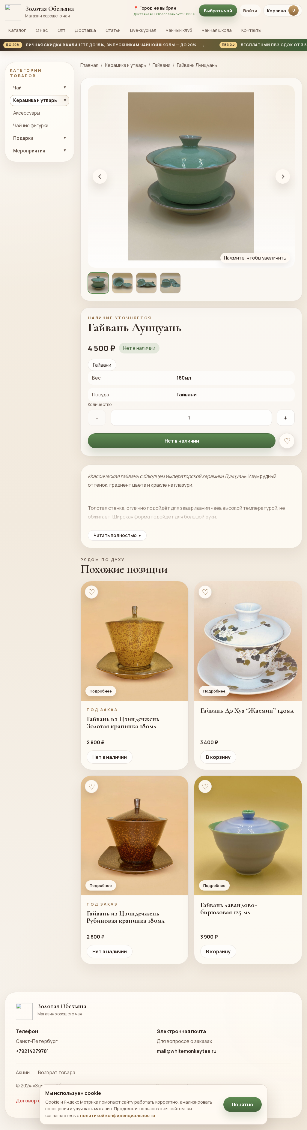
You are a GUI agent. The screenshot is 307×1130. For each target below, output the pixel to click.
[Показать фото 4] (170, 282)
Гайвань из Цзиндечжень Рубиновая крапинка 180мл (126, 917)
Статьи (113, 30)
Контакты (251, 30)
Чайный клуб (179, 30)
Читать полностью (117, 535)
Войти (250, 11)
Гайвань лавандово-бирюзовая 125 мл (228, 908)
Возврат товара (56, 1072)
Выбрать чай (218, 11)
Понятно (242, 1104)
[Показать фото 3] (146, 282)
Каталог (17, 30)
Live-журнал (143, 30)
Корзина (281, 11)
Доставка (85, 30)
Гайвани (161, 65)
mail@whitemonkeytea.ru (186, 1051)
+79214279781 (32, 1051)
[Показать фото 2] (122, 282)
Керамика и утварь (125, 65)
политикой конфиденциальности (117, 1115)
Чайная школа (217, 30)
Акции (23, 1072)
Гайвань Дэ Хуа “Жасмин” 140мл (247, 710)
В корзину (218, 757)
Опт (61, 30)
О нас (42, 30)
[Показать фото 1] (98, 282)
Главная (89, 65)
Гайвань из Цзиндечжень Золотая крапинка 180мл (123, 722)
